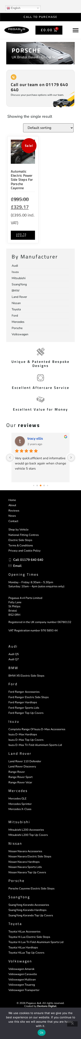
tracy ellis (35, 438)
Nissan (15, 843)
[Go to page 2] (40, 485)
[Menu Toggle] (75, 30)
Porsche (16, 880)
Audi (13, 646)
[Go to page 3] (44, 485)
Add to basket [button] (21, 235)
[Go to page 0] (33, 485)
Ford (12, 683)
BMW (13, 667)
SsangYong (19, 897)
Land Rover (20, 753)
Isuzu (13, 721)
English (15, 8)
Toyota (15, 923)
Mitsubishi (19, 821)
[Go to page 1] (37, 485)
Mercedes (18, 790)
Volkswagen (20, 961)
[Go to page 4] (47, 485)
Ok (42, 1032)
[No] (72, 1024)
